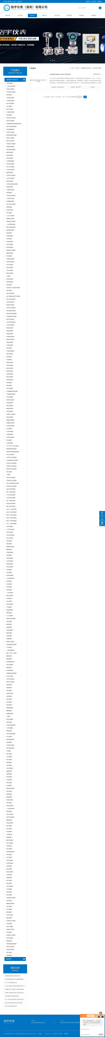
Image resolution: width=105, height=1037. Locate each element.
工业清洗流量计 (10, 529)
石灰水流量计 (9, 538)
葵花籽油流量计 (10, 400)
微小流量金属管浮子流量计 (13, 296)
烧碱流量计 (9, 837)
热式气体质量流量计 (11, 126)
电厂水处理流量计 (11, 500)
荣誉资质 (69, 15)
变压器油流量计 (10, 261)
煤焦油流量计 (9, 342)
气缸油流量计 (9, 270)
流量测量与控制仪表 (12, 79)
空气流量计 (9, 909)
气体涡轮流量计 (10, 745)
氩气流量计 (9, 848)
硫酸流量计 (9, 771)
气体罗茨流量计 (10, 325)
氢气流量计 (9, 802)
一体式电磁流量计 (11, 224)
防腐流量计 (9, 866)
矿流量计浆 (9, 834)
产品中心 (32, 15)
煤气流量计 (9, 753)
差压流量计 (9, 94)
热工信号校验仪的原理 (11, 1006)
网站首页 (7, 15)
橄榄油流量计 (9, 408)
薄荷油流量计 (9, 282)
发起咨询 (101, 1034)
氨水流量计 (9, 699)
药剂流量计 (9, 572)
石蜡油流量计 (9, 333)
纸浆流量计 (9, 722)
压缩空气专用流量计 (11, 457)
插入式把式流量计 (11, 204)
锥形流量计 (9, 883)
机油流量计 (9, 831)
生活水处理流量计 (11, 497)
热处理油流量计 (10, 339)
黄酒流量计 (9, 555)
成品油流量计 (9, 417)
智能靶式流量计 (10, 146)
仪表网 (60, 1033)
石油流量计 (9, 440)
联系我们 (99, 1)
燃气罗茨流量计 (10, 319)
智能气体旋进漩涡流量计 (12, 451)
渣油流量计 (9, 238)
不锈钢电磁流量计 (11, 394)
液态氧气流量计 (10, 641)
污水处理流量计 (10, 169)
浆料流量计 (9, 705)
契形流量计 (9, 854)
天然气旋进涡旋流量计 (12, 184)
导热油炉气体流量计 (11, 480)
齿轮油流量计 (9, 664)
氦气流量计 (9, 290)
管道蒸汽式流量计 (11, 143)
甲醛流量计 (9, 598)
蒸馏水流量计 (9, 181)
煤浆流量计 (9, 730)
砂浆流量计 (9, 621)
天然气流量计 (9, 915)
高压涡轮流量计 (10, 302)
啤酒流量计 (9, 192)
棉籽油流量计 (9, 368)
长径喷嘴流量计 (10, 161)
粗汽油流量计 (9, 244)
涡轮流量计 (9, 952)
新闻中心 (44, 15)
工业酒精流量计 (10, 578)
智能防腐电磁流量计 (11, 943)
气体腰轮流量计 (10, 189)
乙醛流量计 (9, 635)
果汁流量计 (9, 212)
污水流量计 (9, 736)
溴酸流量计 (9, 687)
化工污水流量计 (10, 166)
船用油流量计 (9, 379)
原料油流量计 (9, 328)
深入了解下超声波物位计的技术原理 (14, 999)
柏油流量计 (9, 284)
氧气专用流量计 (10, 454)
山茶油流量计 (9, 561)
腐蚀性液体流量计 (11, 618)
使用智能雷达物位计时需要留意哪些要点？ (15, 979)
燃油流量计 (9, 811)
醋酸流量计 (9, 710)
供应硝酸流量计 (10, 129)
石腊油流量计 (9, 630)
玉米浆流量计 (9, 443)
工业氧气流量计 (10, 198)
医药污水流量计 (10, 682)
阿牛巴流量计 (9, 109)
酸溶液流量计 (9, 172)
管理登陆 (66, 1033)
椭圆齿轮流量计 (10, 903)
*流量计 (8, 276)
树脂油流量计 (9, 330)
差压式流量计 (9, 886)
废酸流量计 (9, 656)
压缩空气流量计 (10, 132)
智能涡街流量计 (10, 788)
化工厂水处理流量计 (11, 523)
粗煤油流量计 (9, 247)
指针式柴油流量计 (11, 227)
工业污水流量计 (10, 215)
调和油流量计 (9, 405)
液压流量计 (9, 869)
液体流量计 (9, 900)
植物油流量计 (9, 564)
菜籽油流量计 (9, 558)
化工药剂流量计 (10, 178)
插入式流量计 (9, 843)
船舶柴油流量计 (10, 420)
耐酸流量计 (9, 667)
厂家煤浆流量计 (10, 112)
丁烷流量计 (9, 647)
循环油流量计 (9, 376)
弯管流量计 (9, 932)
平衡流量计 (9, 923)
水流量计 (8, 751)
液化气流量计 (9, 814)
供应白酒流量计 (10, 103)
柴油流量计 (9, 742)
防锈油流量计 (9, 362)
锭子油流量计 (9, 264)
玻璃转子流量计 (10, 929)
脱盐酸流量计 (9, 610)
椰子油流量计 (9, 273)
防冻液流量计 (9, 210)
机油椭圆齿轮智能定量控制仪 (13, 123)
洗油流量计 (9, 584)
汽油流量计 (9, 779)
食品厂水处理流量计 (11, 509)
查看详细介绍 (96, 74)
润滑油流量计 (9, 800)
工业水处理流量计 (11, 494)
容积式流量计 (9, 768)
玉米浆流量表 (9, 431)
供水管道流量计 (10, 535)
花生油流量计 (9, 566)
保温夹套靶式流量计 (11, 135)
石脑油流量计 (9, 374)
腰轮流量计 (9, 918)
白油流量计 (9, 359)
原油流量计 (9, 382)
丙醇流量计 (9, 612)
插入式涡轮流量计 (11, 299)
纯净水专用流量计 (11, 307)
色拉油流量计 (9, 388)
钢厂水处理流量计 (11, 492)
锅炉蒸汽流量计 (10, 138)
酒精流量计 (9, 774)
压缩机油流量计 (10, 437)
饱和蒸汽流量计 (10, 305)
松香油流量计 (9, 411)
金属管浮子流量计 (11, 935)
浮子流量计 (9, 857)
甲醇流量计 (9, 777)
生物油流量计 (9, 434)
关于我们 (20, 15)
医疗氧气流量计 (10, 120)
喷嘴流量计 (9, 762)
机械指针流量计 (10, 423)
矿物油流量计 (9, 345)
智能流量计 (9, 941)
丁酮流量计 (9, 607)
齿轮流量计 (9, 115)
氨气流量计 (9, 825)
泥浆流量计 (9, 846)
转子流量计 (9, 880)
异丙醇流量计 (9, 552)
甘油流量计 (9, 256)
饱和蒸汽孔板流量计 (11, 469)
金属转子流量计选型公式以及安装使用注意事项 (15, 992)
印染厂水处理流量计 (11, 517)
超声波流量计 (9, 938)
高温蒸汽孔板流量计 (11, 463)
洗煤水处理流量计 (11, 503)
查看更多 (8, 959)
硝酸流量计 (9, 820)
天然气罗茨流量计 (11, 322)
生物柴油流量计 (10, 336)
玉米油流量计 (9, 397)
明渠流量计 (9, 892)
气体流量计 (9, 889)
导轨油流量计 (9, 365)
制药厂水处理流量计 (11, 520)
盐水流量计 (9, 702)
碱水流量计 (9, 543)
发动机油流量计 (10, 258)
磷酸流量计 (9, 549)
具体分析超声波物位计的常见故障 (13, 1002)
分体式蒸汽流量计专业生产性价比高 (60, 74)
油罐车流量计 (9, 693)
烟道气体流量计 (10, 141)
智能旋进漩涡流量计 (11, 448)
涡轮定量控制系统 (11, 310)
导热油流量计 (9, 823)
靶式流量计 (9, 912)
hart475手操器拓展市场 (11, 982)
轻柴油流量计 (9, 155)
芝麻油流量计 (9, 402)
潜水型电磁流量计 (11, 149)
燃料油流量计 (9, 152)
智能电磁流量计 (10, 739)
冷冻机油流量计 (10, 351)
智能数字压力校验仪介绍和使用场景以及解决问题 (15, 989)
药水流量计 (9, 601)
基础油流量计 (9, 279)
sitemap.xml (48, 1033)
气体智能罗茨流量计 (11, 316)
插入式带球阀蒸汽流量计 (12, 483)
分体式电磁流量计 (11, 725)
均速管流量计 (9, 863)
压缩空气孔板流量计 (11, 466)
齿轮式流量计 (9, 871)
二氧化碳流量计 (10, 808)
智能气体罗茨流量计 (11, 313)
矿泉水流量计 (9, 676)
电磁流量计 (9, 955)
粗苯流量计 (9, 589)
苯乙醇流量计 (9, 604)
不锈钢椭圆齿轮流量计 (12, 391)
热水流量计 (9, 828)
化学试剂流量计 (10, 679)
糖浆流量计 (9, 633)
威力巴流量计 (9, 926)
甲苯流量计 (9, 587)
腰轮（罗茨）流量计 (11, 653)
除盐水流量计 (9, 595)
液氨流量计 (9, 794)
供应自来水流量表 (11, 117)
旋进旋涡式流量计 (11, 221)
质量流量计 (9, 877)
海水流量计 (9, 541)
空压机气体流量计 (11, 175)
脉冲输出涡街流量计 (11, 486)
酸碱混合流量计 (10, 218)
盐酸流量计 (9, 797)
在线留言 (94, 1)
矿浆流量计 (9, 428)
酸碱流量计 (9, 624)
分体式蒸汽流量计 (11, 92)
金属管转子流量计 (11, 920)
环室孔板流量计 (10, 89)
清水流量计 (9, 106)
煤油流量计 (9, 627)
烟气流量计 (9, 765)
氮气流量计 (9, 791)
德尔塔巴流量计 (10, 946)
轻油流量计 (9, 581)
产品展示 (77, 68)
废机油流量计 (9, 353)
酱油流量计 (9, 385)
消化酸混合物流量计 (11, 673)
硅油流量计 (9, 356)
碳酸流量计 (9, 659)
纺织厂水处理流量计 (11, 515)
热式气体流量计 (10, 817)
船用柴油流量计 (10, 230)
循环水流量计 (9, 840)
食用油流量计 (9, 805)
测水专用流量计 (10, 293)
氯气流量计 (9, 782)
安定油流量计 (9, 267)
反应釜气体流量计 (11, 477)
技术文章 (57, 15)
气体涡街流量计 (10, 97)
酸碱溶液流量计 (10, 546)
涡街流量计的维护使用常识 (12, 996)
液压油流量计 (9, 719)
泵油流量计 (9, 348)
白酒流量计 (9, 785)
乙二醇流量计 (9, 615)
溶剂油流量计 (9, 158)
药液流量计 (9, 569)
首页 (72, 68)
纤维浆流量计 (9, 670)
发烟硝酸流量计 (10, 201)
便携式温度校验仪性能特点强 (12, 975)
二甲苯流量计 (9, 592)
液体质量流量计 (10, 851)
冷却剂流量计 (9, 526)
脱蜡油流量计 (9, 371)
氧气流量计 (9, 759)
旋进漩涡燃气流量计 (11, 644)
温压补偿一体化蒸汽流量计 (13, 287)
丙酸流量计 (9, 207)
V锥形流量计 (9, 83)
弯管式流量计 (9, 860)
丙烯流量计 (9, 696)
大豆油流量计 (9, 728)
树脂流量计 (9, 684)
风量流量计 (9, 638)
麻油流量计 (9, 233)
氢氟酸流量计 (9, 713)
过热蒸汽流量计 (10, 164)
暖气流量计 (9, 690)
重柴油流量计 (9, 253)
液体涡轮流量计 (10, 748)
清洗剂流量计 (9, 532)
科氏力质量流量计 (11, 733)
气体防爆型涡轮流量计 (12, 460)
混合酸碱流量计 (10, 661)
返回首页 (88, 1)
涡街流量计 (9, 906)
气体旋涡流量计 (10, 100)
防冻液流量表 (9, 575)
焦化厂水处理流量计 (11, 512)
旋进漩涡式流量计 (11, 897)
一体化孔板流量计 (11, 86)
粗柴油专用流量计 (11, 250)
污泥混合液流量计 (11, 195)
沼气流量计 (9, 756)
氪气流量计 (9, 471)
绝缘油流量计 (9, 187)
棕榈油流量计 (9, 235)
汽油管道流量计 (10, 425)
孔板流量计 (9, 874)
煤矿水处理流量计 (11, 506)
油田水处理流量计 (11, 489)
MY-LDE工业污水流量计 (12, 446)
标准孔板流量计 (10, 949)
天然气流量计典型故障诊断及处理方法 (15, 986)
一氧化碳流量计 (10, 650)
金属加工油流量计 (11, 414)
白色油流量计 (9, 241)
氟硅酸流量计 (9, 707)
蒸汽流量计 (9, 894)
